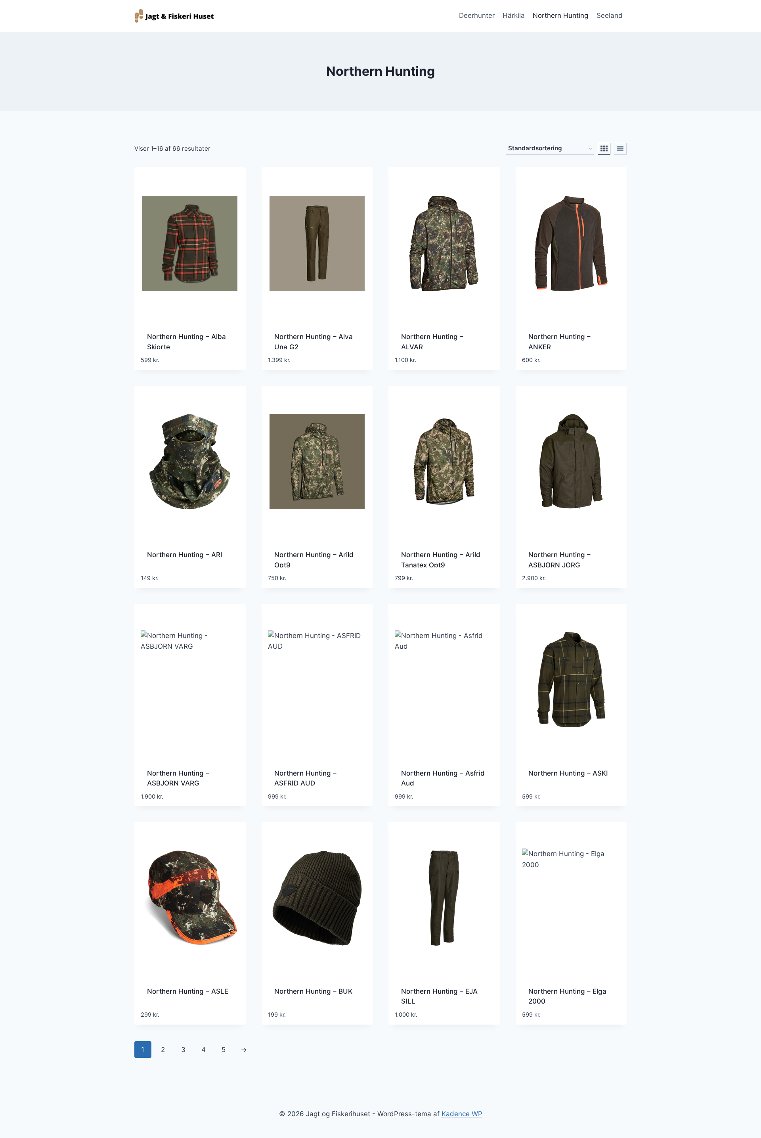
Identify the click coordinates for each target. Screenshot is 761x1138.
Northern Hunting (560, 15)
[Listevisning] (620, 149)
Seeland (610, 15)
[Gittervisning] (604, 149)
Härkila (514, 15)
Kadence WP (462, 1114)
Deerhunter (477, 15)
